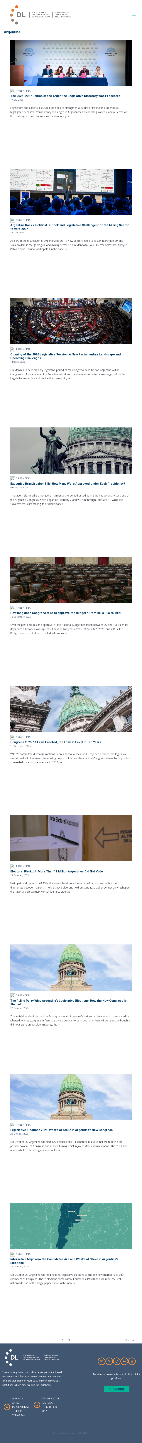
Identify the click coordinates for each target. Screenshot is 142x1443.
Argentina (23, 90)
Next (129, 1340)
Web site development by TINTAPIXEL (71, 1433)
